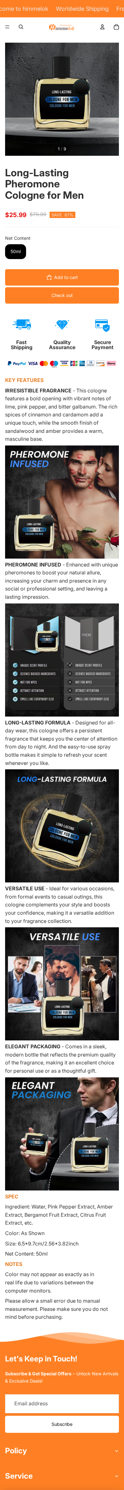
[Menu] (7, 27)
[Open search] (21, 27)
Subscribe (62, 1424)
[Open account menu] (102, 27)
